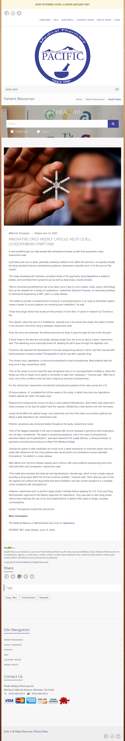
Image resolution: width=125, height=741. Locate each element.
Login (117, 19)
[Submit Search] (113, 124)
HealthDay (25, 562)
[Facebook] (106, 736)
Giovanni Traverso (81, 290)
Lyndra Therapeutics (45, 353)
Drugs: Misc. (12, 597)
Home (79, 99)
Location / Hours (85, 19)
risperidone (92, 276)
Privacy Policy (11, 664)
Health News (22, 131)
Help (56, 19)
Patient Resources (95, 99)
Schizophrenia (28, 597)
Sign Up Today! (104, 19)
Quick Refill (67, 19)
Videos (45, 131)
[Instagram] (112, 736)
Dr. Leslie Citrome (78, 438)
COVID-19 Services (12, 644)
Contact (8, 649)
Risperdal (43, 597)
